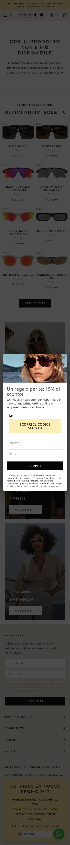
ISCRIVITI (35, 466)
